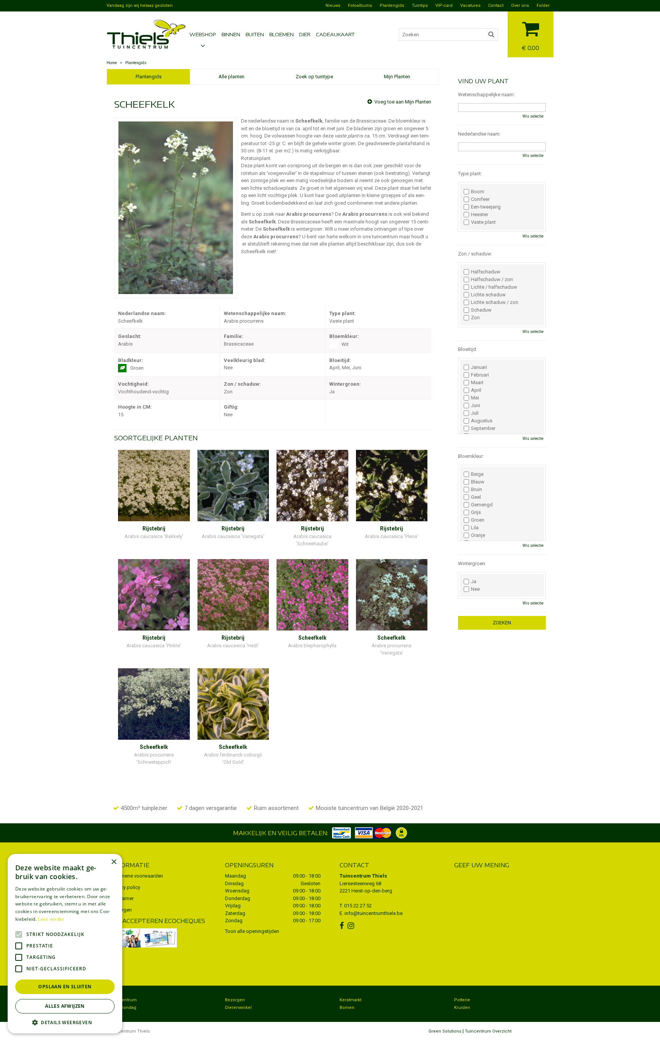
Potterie (462, 999)
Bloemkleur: (471, 456)
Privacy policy (125, 887)
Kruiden (462, 1007)
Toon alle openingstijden (252, 931)
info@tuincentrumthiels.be (374, 913)
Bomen (347, 1007)
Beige (477, 474)
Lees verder (51, 919)
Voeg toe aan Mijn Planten (402, 102)
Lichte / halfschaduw (494, 287)
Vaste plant (483, 222)
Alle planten (231, 76)
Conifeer (480, 199)
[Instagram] (352, 925)
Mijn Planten (397, 76)
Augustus (481, 421)
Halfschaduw (485, 272)
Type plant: (470, 173)
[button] (65, 1022)
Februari (480, 375)
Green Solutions (445, 1031)
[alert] (65, 943)
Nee (475, 589)
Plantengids (149, 76)
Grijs (476, 512)
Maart (477, 382)
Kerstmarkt (350, 999)
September (483, 428)
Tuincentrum (123, 999)
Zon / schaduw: (475, 254)
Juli (475, 413)
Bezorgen (235, 999)
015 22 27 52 (358, 905)
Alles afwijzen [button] (65, 1006)
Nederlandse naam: (479, 134)
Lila (475, 527)
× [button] (113, 862)
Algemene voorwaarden (136, 876)
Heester (479, 214)
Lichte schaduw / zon (494, 302)
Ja (473, 581)
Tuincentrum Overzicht (488, 1031)
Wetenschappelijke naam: (486, 94)
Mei (475, 398)
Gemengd (482, 505)
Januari (479, 367)
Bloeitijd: (467, 349)
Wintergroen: (472, 563)
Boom (477, 191)
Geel (476, 497)
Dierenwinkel (238, 1007)
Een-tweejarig (486, 207)
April (476, 390)
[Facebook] (343, 925)
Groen (477, 520)
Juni (475, 405)
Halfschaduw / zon (492, 279)
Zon (475, 317)
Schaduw (481, 310)
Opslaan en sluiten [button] (64, 986)
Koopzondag (123, 1007)
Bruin (476, 489)
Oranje (478, 535)
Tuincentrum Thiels (363, 876)
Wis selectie (533, 116)
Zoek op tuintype (314, 76)
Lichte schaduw (488, 294)
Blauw (477, 482)
